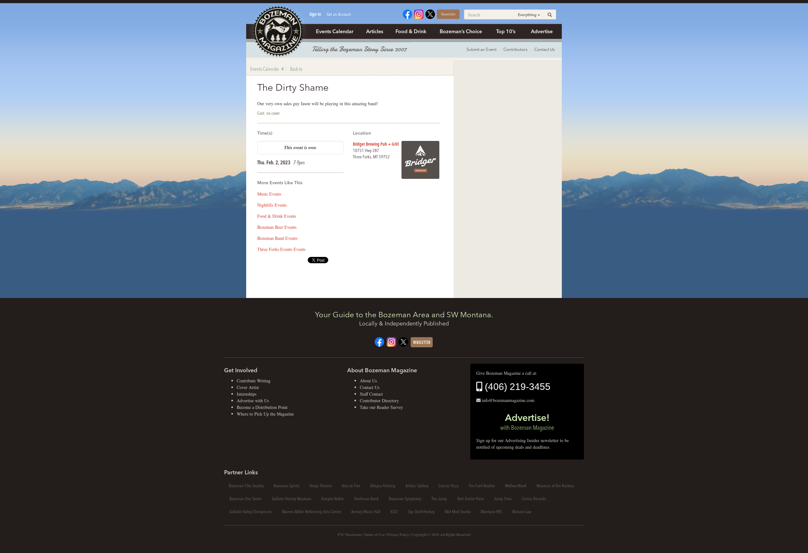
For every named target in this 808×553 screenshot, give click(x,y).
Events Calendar (335, 31)
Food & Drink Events (276, 216)
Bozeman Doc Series (245, 498)
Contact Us (544, 49)
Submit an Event (481, 49)
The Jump (439, 498)
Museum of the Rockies (555, 486)
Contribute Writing (253, 381)
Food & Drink (410, 31)
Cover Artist (248, 387)
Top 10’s (505, 31)
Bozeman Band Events (277, 238)
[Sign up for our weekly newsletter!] (422, 341)
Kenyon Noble (332, 498)
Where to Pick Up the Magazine (265, 414)
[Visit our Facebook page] (407, 13)
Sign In (315, 14)
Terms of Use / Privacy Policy (386, 534)
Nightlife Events (272, 205)
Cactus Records (534, 498)
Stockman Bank (366, 498)
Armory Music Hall (365, 511)
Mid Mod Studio (458, 511)
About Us (368, 381)
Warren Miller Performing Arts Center (311, 511)
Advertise (542, 31)
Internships (246, 394)
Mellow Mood (515, 486)
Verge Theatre (321, 486)
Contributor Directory (379, 401)
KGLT (394, 511)
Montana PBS (491, 511)
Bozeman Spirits (287, 486)
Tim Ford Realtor (482, 486)
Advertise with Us (253, 401)
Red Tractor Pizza (470, 498)
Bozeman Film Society (246, 486)
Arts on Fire (351, 486)
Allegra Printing (382, 486)
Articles (374, 31)
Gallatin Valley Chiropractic (250, 511)
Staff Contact (371, 394)
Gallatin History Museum (291, 498)
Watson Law (521, 511)
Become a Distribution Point (262, 407)
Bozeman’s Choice (461, 31)
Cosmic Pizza (448, 486)
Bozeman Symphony (405, 498)
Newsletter (448, 14)
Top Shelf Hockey (421, 511)
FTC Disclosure (350, 534)
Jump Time (503, 498)
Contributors (515, 49)
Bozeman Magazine (277, 31)
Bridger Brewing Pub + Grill (376, 144)
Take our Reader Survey (381, 407)
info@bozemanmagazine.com (508, 400)
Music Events (269, 194)
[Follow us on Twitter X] (430, 13)
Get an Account (339, 14)
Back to (296, 69)
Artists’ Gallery (417, 486)
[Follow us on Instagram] (419, 13)
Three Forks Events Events (281, 249)
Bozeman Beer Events (276, 227)
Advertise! (527, 421)
